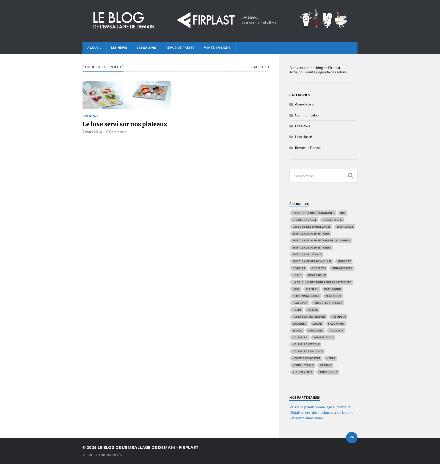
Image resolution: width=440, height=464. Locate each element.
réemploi (339, 316)
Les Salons (146, 48)
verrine (326, 365)
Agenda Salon (305, 104)
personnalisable (306, 295)
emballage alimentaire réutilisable (321, 240)
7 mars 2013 (92, 132)
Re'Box (313, 309)
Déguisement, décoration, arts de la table (321, 412)
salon (317, 323)
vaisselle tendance (308, 351)
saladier (300, 323)
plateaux (300, 302)
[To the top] (352, 437)
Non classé (303, 136)
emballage (345, 226)
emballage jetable (307, 254)
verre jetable (303, 365)
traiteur (336, 330)
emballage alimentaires (312, 247)
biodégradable (305, 219)
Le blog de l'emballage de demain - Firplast (148, 447)
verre (331, 358)
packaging (332, 288)
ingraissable (342, 268)
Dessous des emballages (312, 226)
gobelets (318, 268)
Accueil (94, 48)
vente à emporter (307, 358)
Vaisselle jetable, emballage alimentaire (320, 407)
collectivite (333, 219)
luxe (296, 288)
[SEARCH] (351, 176)
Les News (119, 48)
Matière (312, 288)
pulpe (297, 309)
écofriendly (328, 371)
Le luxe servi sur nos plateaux (124, 124)
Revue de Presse (180, 48)
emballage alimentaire (311, 233)
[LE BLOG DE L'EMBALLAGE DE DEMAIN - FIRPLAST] (220, 29)
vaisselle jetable (306, 344)
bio (343, 212)
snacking (315, 330)
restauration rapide (309, 316)
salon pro (336, 323)
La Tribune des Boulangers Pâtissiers (322, 282)
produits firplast (328, 302)
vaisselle (300, 337)
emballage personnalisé (312, 261)
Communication (307, 115)
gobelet (299, 268)
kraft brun (317, 274)
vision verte (303, 371)
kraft (297, 274)
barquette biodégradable (313, 212)
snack (297, 330)
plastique (333, 295)
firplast (344, 261)
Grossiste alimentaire (306, 418)
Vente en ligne (217, 48)
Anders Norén (111, 455)
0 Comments (116, 132)
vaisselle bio (323, 337)
